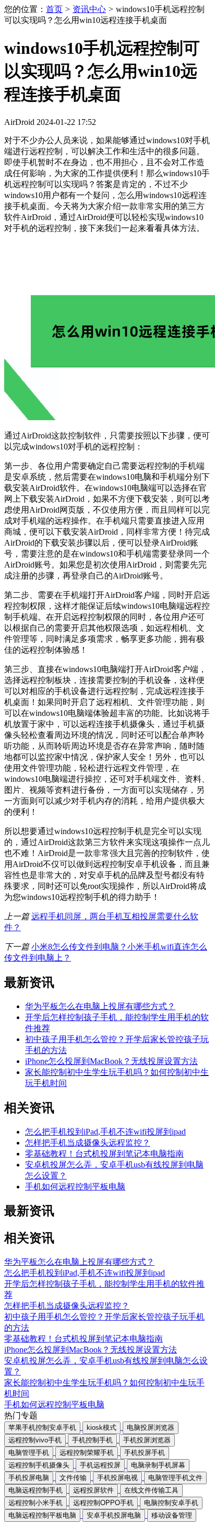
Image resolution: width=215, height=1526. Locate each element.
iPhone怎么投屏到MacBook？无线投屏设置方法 (111, 1061)
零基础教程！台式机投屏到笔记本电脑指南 (104, 1153)
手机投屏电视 (117, 1478)
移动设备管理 (171, 1515)
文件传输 (73, 1478)
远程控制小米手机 (35, 1503)
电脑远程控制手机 (35, 1490)
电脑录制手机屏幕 (158, 1465)
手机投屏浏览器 (147, 1440)
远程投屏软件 (93, 1490)
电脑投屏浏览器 (150, 1427)
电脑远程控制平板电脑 (42, 1515)
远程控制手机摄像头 (38, 1465)
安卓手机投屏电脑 (114, 1515)
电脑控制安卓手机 (171, 1503)
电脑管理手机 (28, 1452)
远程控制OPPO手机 (103, 1503)
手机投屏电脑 (28, 1478)
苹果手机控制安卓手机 (42, 1427)
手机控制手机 (92, 1440)
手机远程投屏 (100, 1465)
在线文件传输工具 (151, 1490)
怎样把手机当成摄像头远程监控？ (87, 1142)
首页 (54, 9)
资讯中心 (89, 9)
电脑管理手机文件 (175, 1478)
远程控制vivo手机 (35, 1440)
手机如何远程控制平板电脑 (75, 1186)
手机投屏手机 (144, 1452)
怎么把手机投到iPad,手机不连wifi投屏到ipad (105, 1131)
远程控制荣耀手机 (86, 1452)
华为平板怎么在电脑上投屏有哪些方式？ (100, 1006)
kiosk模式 (101, 1427)
